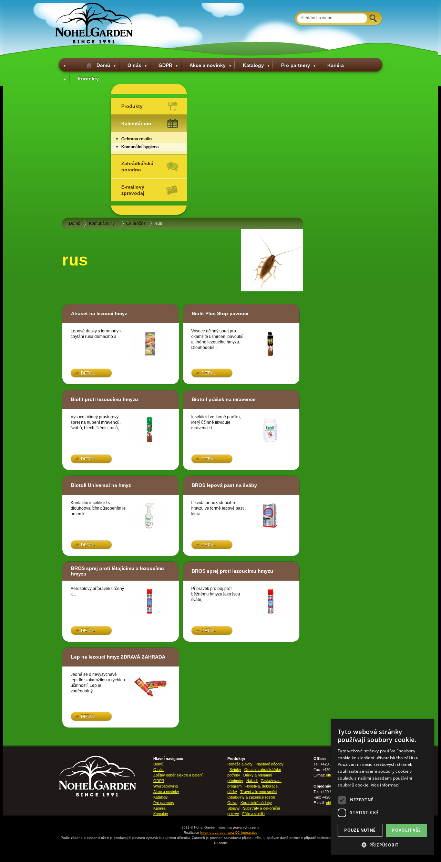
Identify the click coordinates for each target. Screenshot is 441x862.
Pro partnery (295, 65)
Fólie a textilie (253, 814)
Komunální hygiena (140, 146)
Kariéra (335, 65)
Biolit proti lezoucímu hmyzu (104, 399)
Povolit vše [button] (406, 830)
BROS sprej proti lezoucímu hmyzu (232, 571)
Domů (103, 65)
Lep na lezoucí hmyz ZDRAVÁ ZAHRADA (118, 657)
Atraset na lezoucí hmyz (99, 313)
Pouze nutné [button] (360, 830)
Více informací (385, 785)
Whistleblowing (165, 786)
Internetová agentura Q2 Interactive (228, 832)
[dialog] (382, 787)
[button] (382, 844)
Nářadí (252, 781)
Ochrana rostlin (136, 139)
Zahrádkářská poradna (137, 166)
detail (88, 373)
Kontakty (88, 78)
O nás (134, 65)
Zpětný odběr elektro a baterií (178, 775)
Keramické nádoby (256, 803)
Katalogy (253, 65)
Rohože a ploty (240, 764)
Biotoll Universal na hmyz (101, 485)
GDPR (165, 65)
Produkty (132, 106)
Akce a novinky (207, 65)
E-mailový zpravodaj (132, 190)
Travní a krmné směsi (258, 792)
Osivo (232, 803)
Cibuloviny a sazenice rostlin (251, 797)
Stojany (233, 808)
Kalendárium (136, 123)
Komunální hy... (103, 223)
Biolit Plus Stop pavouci (220, 313)
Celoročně (136, 223)
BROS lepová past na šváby (224, 485)
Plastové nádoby (270, 764)
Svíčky (235, 770)
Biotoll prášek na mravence (224, 399)
